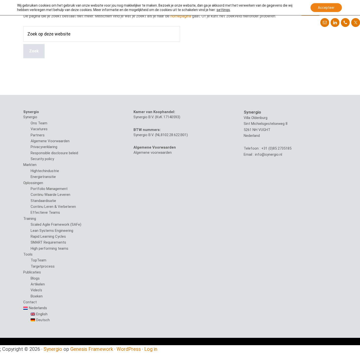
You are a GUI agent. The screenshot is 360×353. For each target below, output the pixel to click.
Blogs (35, 278)
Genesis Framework (91, 349)
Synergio (30, 117)
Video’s (36, 290)
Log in (150, 349)
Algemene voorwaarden (152, 152)
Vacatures (39, 129)
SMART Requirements (48, 242)
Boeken (37, 296)
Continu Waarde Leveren (50, 194)
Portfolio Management (49, 189)
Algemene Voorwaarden (50, 141)
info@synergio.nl (268, 154)
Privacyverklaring (44, 147)
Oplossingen (33, 183)
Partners (38, 135)
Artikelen (38, 284)
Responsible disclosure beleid (54, 153)
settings (223, 10)
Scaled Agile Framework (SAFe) (56, 224)
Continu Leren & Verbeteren (53, 206)
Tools (28, 254)
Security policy (42, 159)
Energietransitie (43, 177)
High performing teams (49, 248)
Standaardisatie (43, 201)
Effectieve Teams (45, 212)
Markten (29, 165)
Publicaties (32, 272)
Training (29, 218)
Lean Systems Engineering (52, 230)
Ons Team (39, 123)
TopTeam (38, 260)
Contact (30, 302)
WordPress (129, 349)
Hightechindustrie (45, 171)
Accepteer (326, 8)
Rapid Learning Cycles (48, 236)
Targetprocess (43, 266)
